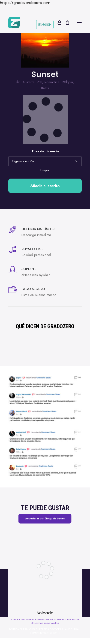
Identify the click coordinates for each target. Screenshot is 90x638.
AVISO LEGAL (72, 629)
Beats (45, 88)
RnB (39, 82)
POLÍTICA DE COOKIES (51, 629)
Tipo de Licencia (45, 151)
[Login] (57, 22)
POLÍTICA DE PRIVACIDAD (23, 629)
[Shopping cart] (65, 22)
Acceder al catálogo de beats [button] (45, 518)
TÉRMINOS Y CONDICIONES (45, 633)
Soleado (45, 613)
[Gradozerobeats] (14, 22)
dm (18, 82)
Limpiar (45, 170)
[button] (79, 22)
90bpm (67, 82)
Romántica (52, 82)
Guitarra (29, 82)
